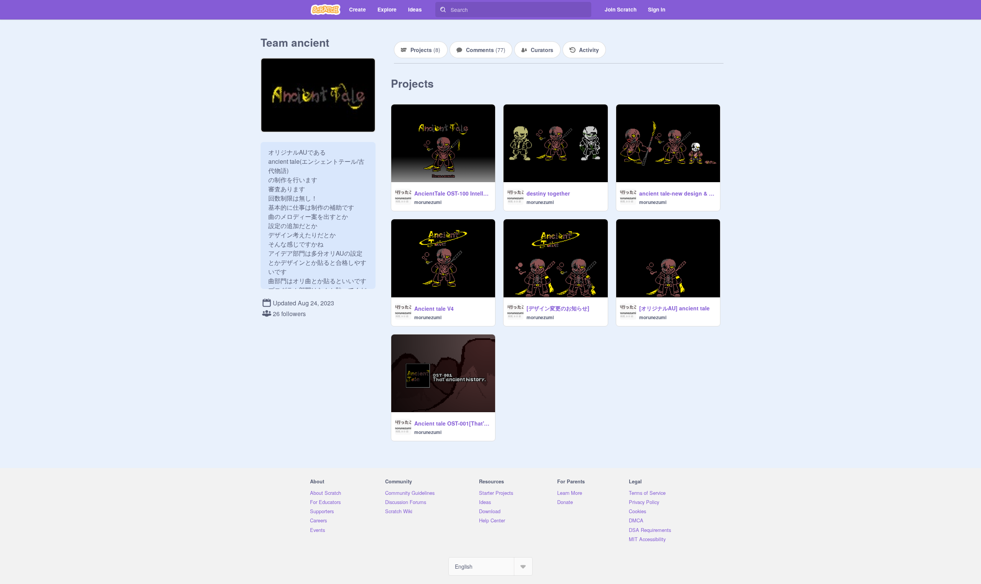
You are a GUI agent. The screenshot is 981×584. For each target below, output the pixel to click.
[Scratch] (325, 9)
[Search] (443, 9)
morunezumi (427, 202)
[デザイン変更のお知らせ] (558, 308)
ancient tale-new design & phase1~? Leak (677, 193)
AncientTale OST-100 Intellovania (452, 193)
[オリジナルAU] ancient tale (674, 308)
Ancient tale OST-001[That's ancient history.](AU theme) (452, 423)
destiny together (548, 193)
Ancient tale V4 (434, 308)
